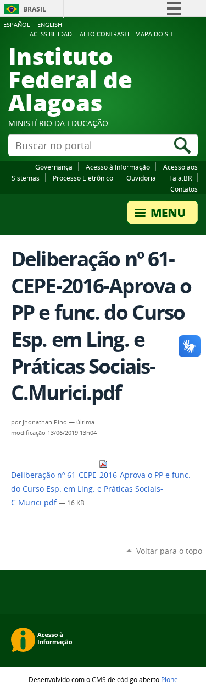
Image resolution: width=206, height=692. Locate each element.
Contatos (184, 188)
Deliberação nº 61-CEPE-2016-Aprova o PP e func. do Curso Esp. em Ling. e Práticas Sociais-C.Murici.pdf (101, 488)
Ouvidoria (141, 177)
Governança (54, 166)
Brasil (34, 9)
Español (16, 24)
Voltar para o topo (169, 551)
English (49, 24)
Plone (169, 679)
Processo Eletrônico (83, 177)
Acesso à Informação (118, 166)
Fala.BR (180, 177)
